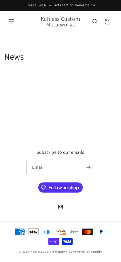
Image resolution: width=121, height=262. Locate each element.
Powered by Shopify (87, 252)
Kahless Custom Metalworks (51, 252)
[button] (11, 21)
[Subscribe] (88, 167)
